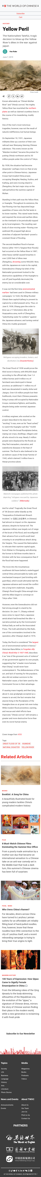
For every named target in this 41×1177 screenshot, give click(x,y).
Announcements (7, 1105)
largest (35, 642)
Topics (4, 1063)
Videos (24, 1079)
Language (4, 1079)
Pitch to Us (25, 1115)
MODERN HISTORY (9, 975)
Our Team (25, 1108)
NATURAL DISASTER (11, 747)
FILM (4, 840)
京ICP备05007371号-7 (30, 1174)
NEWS (10, 906)
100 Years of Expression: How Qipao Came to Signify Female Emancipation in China (20, 982)
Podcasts (25, 1075)
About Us (24, 1105)
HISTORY (6, 23)
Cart (20, 17)
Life (2, 1072)
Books (23, 1072)
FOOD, (4, 906)
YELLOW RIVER (28, 747)
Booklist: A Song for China (15, 794)
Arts (2, 1086)
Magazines (25, 1069)
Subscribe (20, 13)
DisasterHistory (26, 361)
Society (4, 1069)
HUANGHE (26, 744)
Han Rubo (13, 52)
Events (3, 1108)
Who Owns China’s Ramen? (15, 909)
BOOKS (4, 791)
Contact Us (25, 1118)
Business (4, 1075)
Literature (4, 1089)
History (4, 1082)
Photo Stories (6, 1092)
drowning (17, 262)
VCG (20, 734)
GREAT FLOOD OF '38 (11, 744)
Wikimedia (24, 501)
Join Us (24, 1112)
